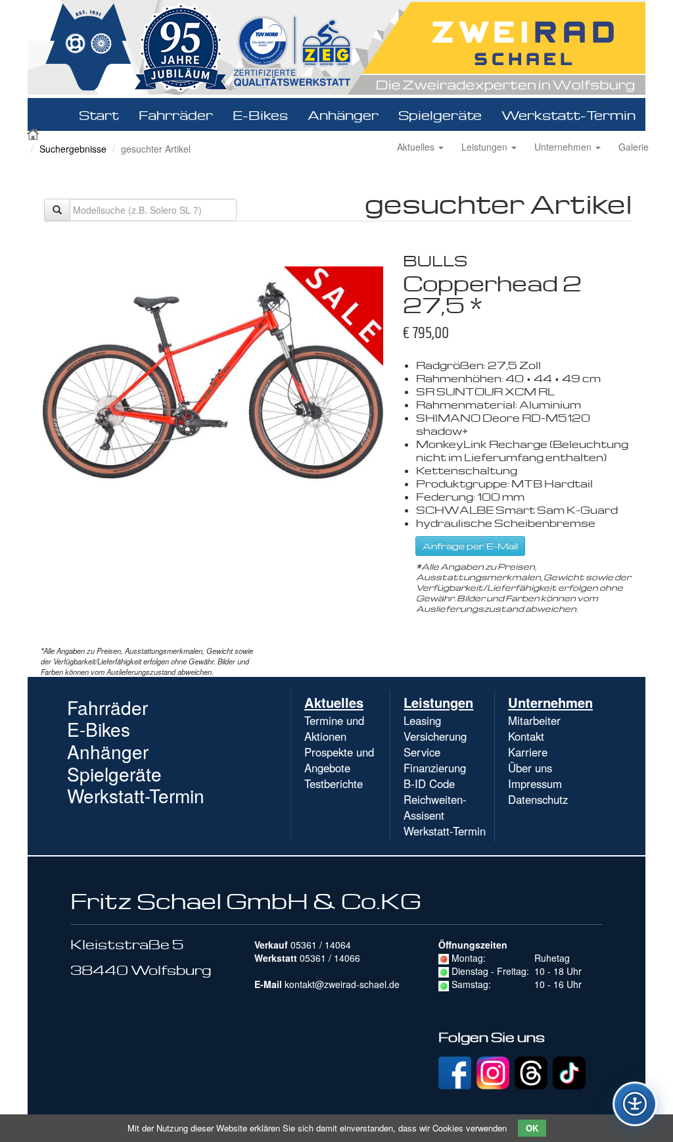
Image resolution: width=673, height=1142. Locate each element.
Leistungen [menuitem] (438, 702)
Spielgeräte (440, 114)
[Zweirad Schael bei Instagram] (492, 1071)
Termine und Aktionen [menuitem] (334, 728)
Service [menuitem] (422, 752)
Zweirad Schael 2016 (34, 132)
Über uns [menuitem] (530, 768)
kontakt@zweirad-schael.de (342, 984)
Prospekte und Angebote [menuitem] (339, 760)
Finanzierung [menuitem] (435, 768)
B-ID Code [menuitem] (429, 783)
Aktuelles (417, 146)
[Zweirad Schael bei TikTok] (569, 1071)
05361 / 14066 (330, 957)
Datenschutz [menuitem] (538, 799)
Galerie (633, 146)
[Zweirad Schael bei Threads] (531, 1071)
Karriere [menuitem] (527, 752)
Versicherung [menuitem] (435, 736)
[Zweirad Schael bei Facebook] (454, 1071)
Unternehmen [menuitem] (550, 702)
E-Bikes (260, 114)
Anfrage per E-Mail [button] (470, 545)
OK (532, 1128)
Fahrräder (176, 114)
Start (99, 114)
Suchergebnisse (72, 148)
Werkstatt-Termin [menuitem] (445, 831)
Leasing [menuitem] (422, 720)
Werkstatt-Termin (568, 114)
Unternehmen (564, 146)
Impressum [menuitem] (535, 783)
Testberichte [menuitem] (333, 783)
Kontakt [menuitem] (526, 736)
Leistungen (485, 146)
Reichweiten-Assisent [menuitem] (435, 807)
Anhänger (343, 114)
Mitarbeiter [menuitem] (534, 720)
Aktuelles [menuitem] (333, 702)
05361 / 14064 (320, 944)
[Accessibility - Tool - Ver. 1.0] (635, 1103)
